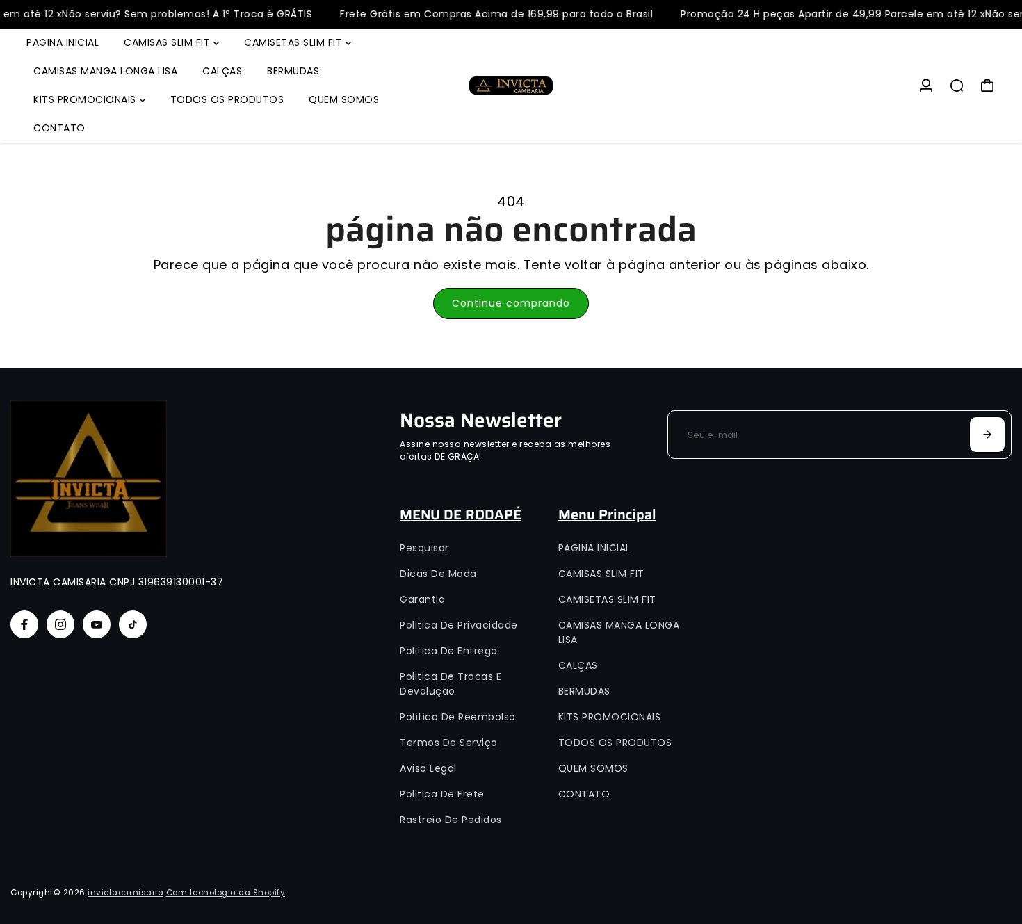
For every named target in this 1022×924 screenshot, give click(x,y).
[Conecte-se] (926, 85)
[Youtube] (97, 624)
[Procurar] (957, 85)
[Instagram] (60, 624)
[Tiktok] (133, 624)
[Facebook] (24, 624)
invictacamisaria (125, 892)
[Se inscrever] (987, 434)
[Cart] (987, 85)
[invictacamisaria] (511, 85)
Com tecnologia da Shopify (226, 892)
